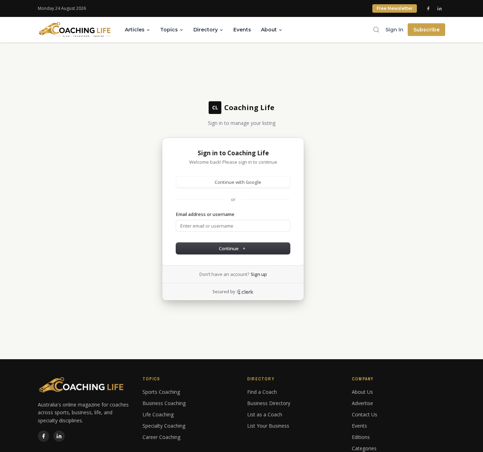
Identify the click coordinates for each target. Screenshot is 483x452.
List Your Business (268, 425)
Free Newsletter (395, 8)
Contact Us (364, 414)
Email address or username (205, 214)
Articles (135, 29)
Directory (205, 29)
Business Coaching (164, 403)
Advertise (362, 403)
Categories (364, 448)
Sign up (259, 274)
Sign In (394, 29)
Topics (169, 29)
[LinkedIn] (439, 8)
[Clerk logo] (245, 291)
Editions (361, 437)
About (269, 29)
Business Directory (268, 403)
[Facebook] (428, 8)
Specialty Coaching (163, 425)
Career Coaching (161, 437)
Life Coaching (158, 414)
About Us (362, 391)
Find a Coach (262, 391)
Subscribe (426, 29)
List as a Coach (264, 414)
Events (242, 29)
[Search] (376, 30)
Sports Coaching (161, 391)
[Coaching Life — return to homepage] (75, 29)
